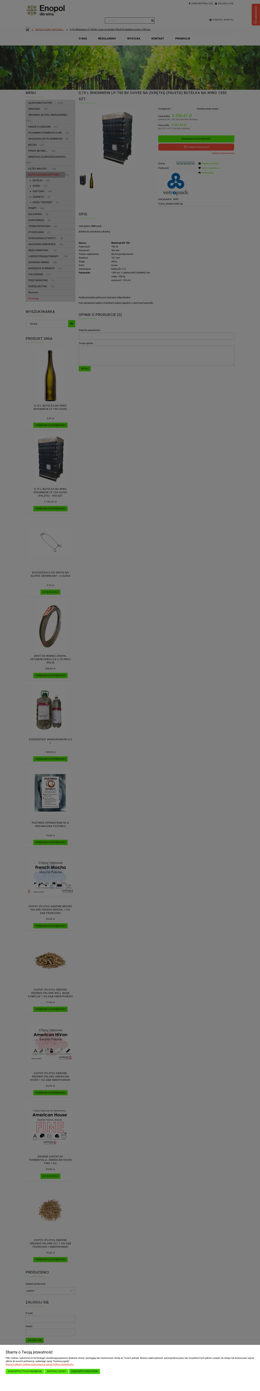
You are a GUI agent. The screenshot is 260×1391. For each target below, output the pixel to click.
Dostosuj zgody (56, 1371)
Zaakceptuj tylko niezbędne (25, 1371)
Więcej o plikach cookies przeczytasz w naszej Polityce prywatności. (40, 1364)
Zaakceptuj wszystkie (84, 1371)
